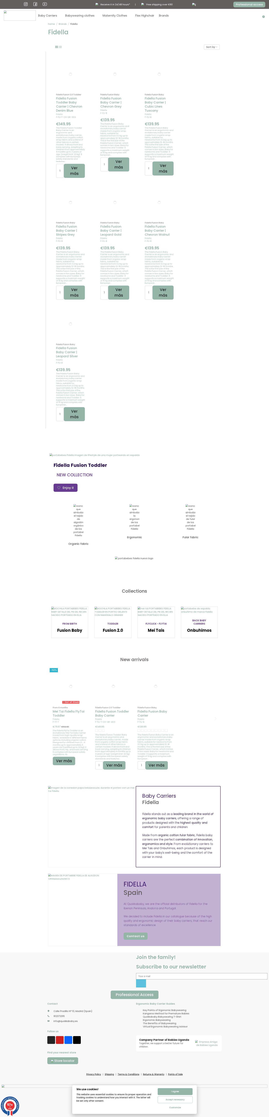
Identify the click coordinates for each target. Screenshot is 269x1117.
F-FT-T (56, 722)
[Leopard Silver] (139, 730)
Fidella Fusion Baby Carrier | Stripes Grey (66, 230)
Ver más (74, 170)
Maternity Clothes (115, 15)
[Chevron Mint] (149, 730)
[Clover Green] (96, 730)
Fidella (59, 114)
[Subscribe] (141, 983)
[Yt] (44, 4)
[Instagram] (51, 1040)
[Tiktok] (77, 1040)
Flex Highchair (144, 15)
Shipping (109, 1074)
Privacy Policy (93, 1074)
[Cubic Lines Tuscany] (156, 730)
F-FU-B (103, 113)
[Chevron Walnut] (145, 730)
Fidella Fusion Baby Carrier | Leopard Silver (67, 352)
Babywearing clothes (79, 15)
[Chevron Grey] (152, 730)
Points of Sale (175, 1074)
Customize (175, 1107)
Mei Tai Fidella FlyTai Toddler (69, 713)
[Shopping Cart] (263, 15)
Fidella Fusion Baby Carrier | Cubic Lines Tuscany (155, 104)
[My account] (261, 16)
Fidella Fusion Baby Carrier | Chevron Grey (111, 102)
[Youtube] (60, 1040)
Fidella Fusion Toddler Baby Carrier (112, 713)
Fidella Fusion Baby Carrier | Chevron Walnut (157, 230)
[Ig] (25, 4)
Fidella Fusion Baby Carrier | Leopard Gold (110, 230)
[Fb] (35, 4)
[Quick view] (70, 90)
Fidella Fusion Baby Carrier (152, 713)
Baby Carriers (47, 15)
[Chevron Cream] (103, 730)
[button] (249, 4)
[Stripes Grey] (166, 730)
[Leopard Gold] (142, 730)
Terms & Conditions (128, 1074)
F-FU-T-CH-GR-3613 (66, 117)
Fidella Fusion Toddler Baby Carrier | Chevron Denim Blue (69, 104)
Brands (164, 15)
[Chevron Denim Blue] (100, 730)
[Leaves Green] (163, 730)
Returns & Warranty (153, 1074)
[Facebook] (68, 1040)
